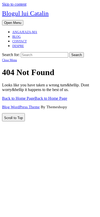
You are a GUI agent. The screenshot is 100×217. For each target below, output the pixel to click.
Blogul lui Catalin (25, 13)
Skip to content (14, 4)
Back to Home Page (34, 98)
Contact (19, 41)
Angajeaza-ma (24, 32)
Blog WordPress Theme (21, 107)
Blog (16, 37)
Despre (18, 46)
